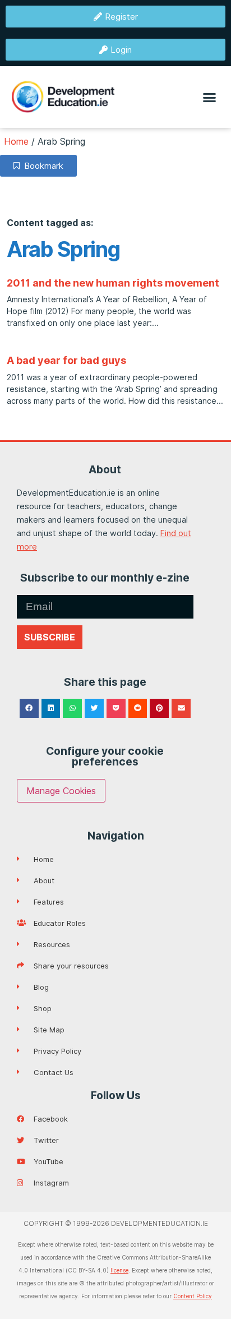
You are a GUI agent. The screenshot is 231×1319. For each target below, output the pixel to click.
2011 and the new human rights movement (113, 283)
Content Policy (192, 1296)
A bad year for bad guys (66, 360)
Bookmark (41, 165)
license (119, 1270)
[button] (209, 97)
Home (16, 141)
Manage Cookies (61, 790)
